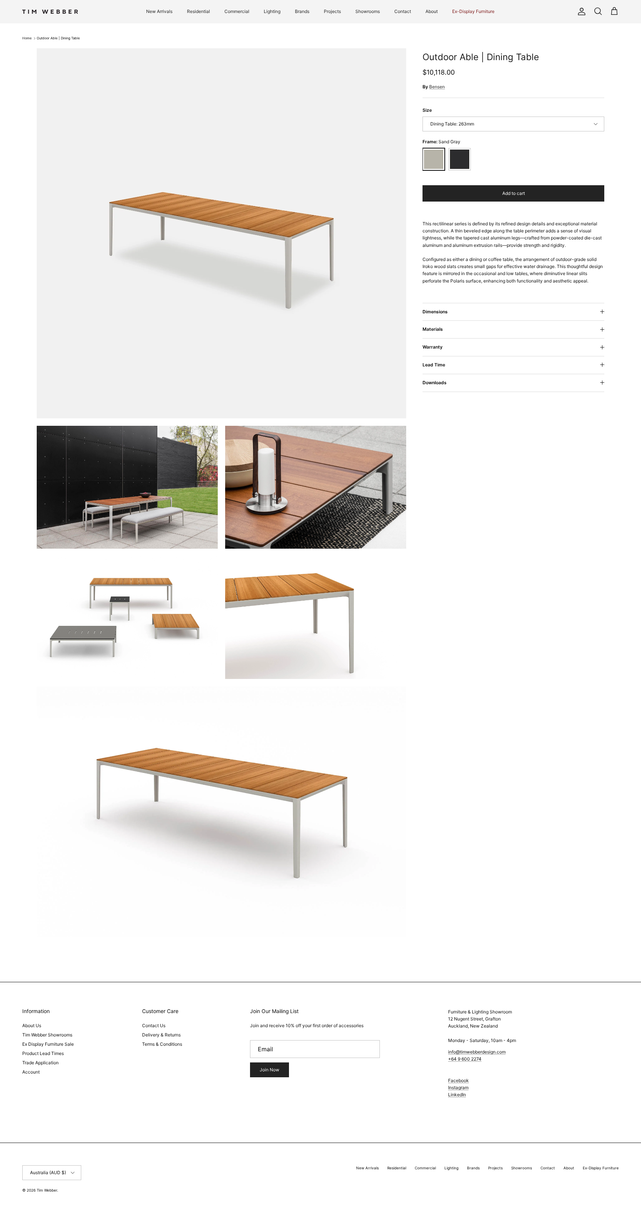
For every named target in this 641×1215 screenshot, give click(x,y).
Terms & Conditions (162, 1044)
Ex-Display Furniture (473, 11)
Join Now (269, 1069)
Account (31, 1072)
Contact (402, 11)
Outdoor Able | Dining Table (58, 38)
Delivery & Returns (161, 1035)
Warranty (433, 347)
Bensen (437, 86)
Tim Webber (47, 1190)
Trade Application (40, 1062)
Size (427, 110)
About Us (31, 1025)
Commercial (236, 11)
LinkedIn (457, 1094)
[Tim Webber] (50, 12)
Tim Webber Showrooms (47, 1035)
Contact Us (153, 1025)
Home (27, 38)
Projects (332, 11)
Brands (302, 11)
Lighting (272, 11)
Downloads (435, 382)
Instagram (458, 1087)
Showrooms (367, 11)
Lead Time (434, 365)
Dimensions (435, 311)
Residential (198, 11)
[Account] (580, 11)
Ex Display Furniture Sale (48, 1044)
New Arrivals (159, 11)
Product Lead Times (43, 1053)
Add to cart (513, 193)
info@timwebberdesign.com (477, 1052)
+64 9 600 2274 (464, 1059)
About (431, 11)
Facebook (458, 1080)
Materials (433, 329)
